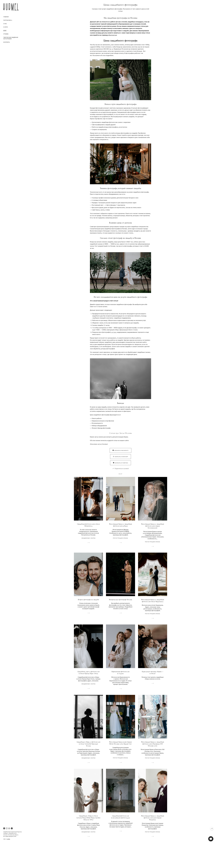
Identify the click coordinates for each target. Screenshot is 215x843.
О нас (5, 23)
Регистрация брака (120, 538)
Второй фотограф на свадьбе (88, 600)
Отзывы (5, 34)
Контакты (6, 42)
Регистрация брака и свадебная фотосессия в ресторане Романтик (152, 818)
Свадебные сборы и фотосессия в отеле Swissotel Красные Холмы (88, 744)
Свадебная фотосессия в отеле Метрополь (88, 525)
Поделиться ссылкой (122, 468)
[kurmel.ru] (11, 7)
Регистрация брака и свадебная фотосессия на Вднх (120, 525)
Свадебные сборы (88, 538)
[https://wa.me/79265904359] (9, 828)
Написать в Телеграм (121, 462)
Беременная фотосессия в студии (120, 672)
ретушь (113, 332)
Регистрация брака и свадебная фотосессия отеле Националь (152, 600)
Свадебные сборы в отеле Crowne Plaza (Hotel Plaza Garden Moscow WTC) (88, 818)
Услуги (5, 27)
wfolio (8, 839)
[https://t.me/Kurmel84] (12, 828)
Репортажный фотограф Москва (120, 600)
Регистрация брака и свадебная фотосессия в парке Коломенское (152, 526)
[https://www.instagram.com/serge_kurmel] (6, 828)
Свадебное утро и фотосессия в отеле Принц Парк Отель (88, 672)
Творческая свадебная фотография (10, 38)
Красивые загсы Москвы (99, 444)
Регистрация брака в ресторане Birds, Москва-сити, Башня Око (120, 743)
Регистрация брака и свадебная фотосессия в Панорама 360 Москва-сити (152, 744)
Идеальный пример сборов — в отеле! (152, 672)
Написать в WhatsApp (121, 456)
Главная (6, 16)
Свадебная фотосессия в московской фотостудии (120, 817)
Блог (4, 30)
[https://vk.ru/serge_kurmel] (4, 828)
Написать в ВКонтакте (121, 450)
